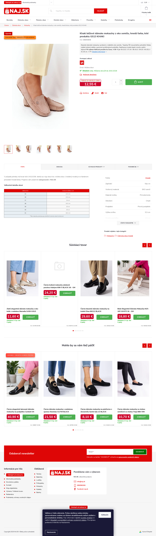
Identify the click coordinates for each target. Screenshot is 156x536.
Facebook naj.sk (82, 489)
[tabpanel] (22, 289)
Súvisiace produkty (95, 167)
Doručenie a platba (12, 482)
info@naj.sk (81, 482)
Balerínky (39, 477)
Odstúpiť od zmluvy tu (13, 3)
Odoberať (140, 452)
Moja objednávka (11, 488)
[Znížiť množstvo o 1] (121, 83)
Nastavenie (51, 532)
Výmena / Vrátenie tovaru (14, 491)
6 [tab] (82, 330)
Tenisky (38, 474)
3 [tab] (77, 330)
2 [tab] (75, 330)
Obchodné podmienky (29, 3)
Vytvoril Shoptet (147, 532)
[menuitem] (9, 20)
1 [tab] (73, 330)
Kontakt (8, 485)
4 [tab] (78, 330)
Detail (31, 317)
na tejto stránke (86, 518)
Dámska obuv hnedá (125, 236)
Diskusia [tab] (59, 167)
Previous (144, 245)
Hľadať (100, 11)
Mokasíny (110, 236)
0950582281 (81, 485)
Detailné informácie (98, 52)
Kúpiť (140, 82)
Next (150, 245)
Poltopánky (40, 483)
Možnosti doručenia (89, 75)
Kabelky (38, 489)
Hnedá (147, 178)
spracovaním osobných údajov (128, 457)
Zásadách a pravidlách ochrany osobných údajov (68, 520)
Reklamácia (10, 494)
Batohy (38, 492)
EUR (145, 3)
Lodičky (38, 480)
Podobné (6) (132, 167)
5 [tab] (80, 330)
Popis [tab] (23, 167)
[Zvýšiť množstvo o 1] (121, 80)
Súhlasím (104, 515)
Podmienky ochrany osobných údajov (18, 497)
